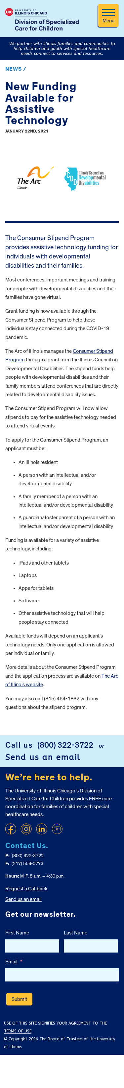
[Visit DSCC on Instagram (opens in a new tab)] (26, 829)
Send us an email (43, 757)
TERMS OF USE (17, 1031)
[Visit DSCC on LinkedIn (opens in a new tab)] (41, 829)
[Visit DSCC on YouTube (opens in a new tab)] (57, 829)
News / (15, 69)
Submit (19, 999)
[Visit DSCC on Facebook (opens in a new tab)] (10, 829)
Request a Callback (26, 888)
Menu (108, 20)
